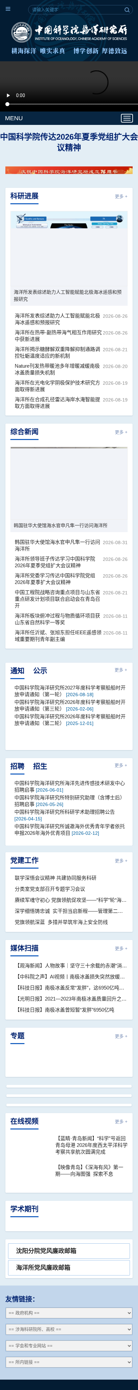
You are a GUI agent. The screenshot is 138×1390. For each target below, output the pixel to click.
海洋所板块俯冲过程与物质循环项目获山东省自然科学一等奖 (57, 619)
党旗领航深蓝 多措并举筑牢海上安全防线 (61, 922)
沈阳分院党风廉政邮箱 (46, 1251)
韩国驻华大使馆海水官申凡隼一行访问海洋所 (61, 525)
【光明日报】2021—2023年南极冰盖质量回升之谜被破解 (71, 999)
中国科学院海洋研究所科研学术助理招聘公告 (64, 812)
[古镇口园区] (69, 1086)
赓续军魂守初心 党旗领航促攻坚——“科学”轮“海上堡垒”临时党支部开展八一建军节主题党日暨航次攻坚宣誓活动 (71, 900)
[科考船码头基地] (69, 1105)
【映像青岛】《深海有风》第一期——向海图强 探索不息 (89, 1170)
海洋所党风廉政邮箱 (43, 1267)
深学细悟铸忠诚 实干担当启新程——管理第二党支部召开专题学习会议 (71, 911)
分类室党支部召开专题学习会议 (50, 889)
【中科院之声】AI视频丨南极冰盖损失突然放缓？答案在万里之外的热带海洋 (71, 976)
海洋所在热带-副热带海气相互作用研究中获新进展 (58, 336)
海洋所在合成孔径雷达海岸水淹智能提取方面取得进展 (57, 402)
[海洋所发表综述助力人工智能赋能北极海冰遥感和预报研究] (69, 248)
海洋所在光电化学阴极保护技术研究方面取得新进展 (57, 386)
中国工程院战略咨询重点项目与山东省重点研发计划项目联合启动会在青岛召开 (57, 598)
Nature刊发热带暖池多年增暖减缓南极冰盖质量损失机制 (57, 369)
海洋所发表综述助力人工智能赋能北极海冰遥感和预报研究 (68, 295)
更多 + (121, 196)
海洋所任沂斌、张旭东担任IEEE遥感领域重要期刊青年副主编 (58, 636)
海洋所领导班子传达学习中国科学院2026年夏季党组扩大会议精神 (55, 562)
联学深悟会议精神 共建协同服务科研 (55, 878)
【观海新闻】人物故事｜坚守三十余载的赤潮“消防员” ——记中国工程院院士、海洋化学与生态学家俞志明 (71, 965)
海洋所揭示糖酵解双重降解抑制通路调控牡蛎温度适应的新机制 (57, 352)
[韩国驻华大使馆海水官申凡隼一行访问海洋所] (69, 483)
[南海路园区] (69, 1095)
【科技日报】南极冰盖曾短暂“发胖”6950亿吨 (64, 1010)
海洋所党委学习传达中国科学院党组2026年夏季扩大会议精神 (55, 579)
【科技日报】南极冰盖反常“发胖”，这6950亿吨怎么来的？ (71, 988)
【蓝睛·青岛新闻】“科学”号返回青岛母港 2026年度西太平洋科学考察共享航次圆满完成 (91, 1145)
